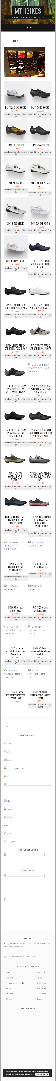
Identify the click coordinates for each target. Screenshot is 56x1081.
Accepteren (42, 1074)
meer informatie (26, 1074)
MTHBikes (28, 11)
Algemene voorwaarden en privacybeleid (19, 956)
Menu (29, 27)
